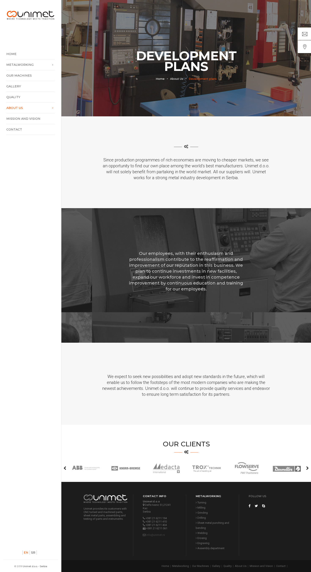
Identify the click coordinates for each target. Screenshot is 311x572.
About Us (14, 108)
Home (11, 54)
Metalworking (20, 65)
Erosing (202, 538)
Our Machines (19, 75)
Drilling (201, 517)
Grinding (202, 512)
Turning (201, 502)
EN (26, 552)
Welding (202, 533)
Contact (14, 129)
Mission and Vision (23, 119)
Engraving (203, 543)
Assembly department (210, 548)
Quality (13, 97)
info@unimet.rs (155, 534)
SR (33, 552)
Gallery (13, 86)
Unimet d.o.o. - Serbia (35, 566)
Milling (201, 507)
